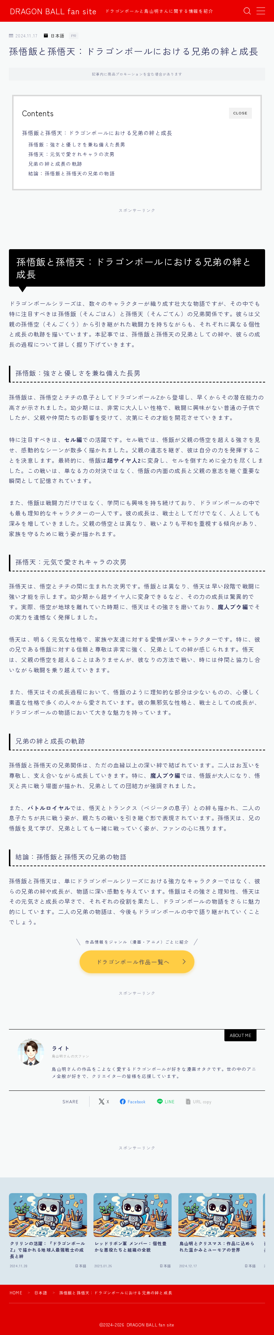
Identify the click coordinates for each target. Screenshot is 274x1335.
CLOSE (240, 113)
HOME (16, 1292)
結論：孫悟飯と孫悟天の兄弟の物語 (71, 173)
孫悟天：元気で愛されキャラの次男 (71, 154)
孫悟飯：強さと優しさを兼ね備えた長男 (77, 144)
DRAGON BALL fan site (53, 11)
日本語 (58, 36)
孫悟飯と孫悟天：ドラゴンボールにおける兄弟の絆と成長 (97, 133)
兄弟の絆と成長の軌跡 (55, 163)
